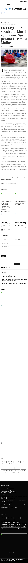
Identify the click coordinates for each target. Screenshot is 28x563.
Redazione (3, 211)
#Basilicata (10, 461)
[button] (2, 4)
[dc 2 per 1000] (14, 370)
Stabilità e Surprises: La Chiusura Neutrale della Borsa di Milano (21, 224)
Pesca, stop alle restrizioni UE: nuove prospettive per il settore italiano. (6, 225)
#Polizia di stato (5, 470)
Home (2, 22)
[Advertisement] (14, 342)
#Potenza (12, 470)
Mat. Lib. (19, 472)
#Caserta (17, 463)
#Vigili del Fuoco (5, 472)
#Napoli (17, 468)
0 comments (13, 24)
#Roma (17, 470)
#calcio (22, 461)
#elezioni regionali (15, 522)
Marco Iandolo (4, 229)
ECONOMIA (6, 22)
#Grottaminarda (5, 468)
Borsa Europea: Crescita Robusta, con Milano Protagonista (21, 203)
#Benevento (17, 461)
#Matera (11, 468)
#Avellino (4, 461)
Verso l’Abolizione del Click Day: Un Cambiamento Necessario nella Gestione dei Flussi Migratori (6, 205)
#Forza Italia (4, 524)
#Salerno (23, 470)
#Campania (4, 463)
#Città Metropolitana (6, 522)
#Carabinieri (11, 463)
